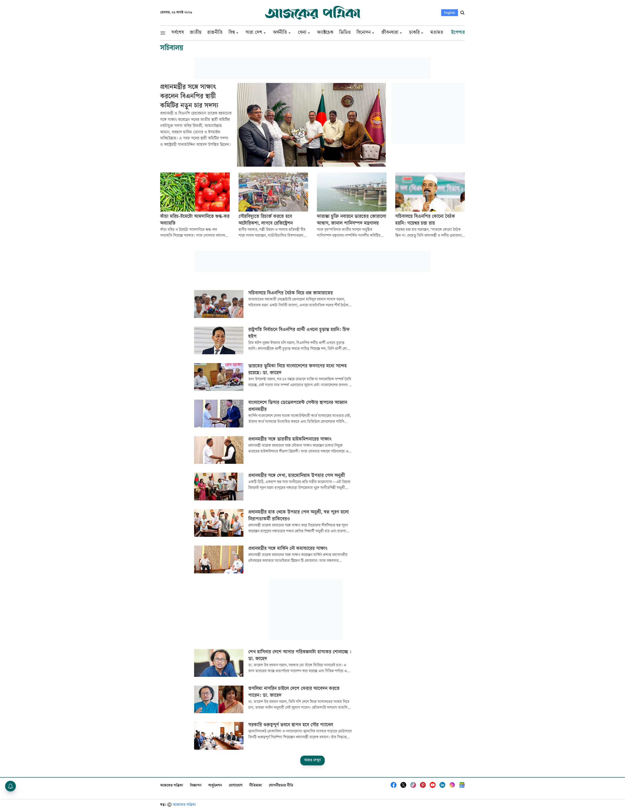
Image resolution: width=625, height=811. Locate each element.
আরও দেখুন (312, 760)
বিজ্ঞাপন (195, 786)
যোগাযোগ (235, 786)
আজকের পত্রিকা (171, 786)
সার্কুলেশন (215, 786)
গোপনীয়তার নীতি (281, 786)
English (449, 12)
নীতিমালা (255, 786)
